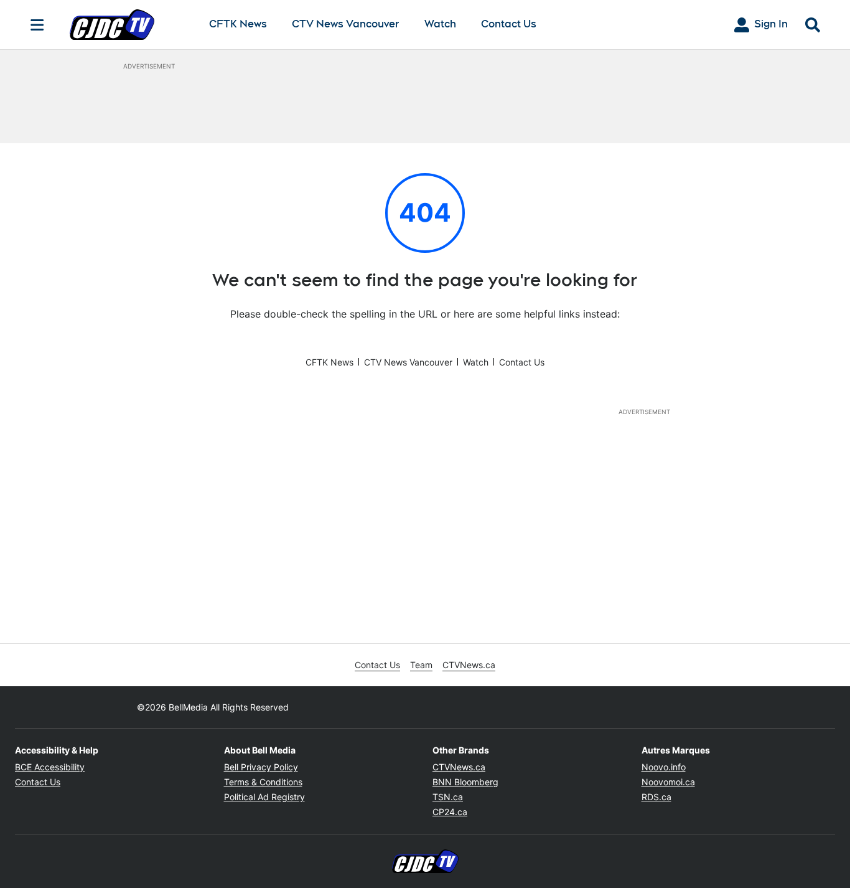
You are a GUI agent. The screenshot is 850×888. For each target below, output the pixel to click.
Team (421, 664)
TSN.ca (447, 796)
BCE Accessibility (50, 767)
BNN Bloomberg (465, 782)
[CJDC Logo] (129, 24)
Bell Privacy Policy (261, 767)
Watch (440, 24)
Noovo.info (664, 767)
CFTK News (238, 24)
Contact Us (508, 24)
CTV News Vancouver (345, 24)
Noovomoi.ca (668, 782)
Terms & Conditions (263, 782)
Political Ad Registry (264, 796)
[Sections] (37, 24)
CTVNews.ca (468, 664)
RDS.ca (656, 796)
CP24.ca (449, 811)
